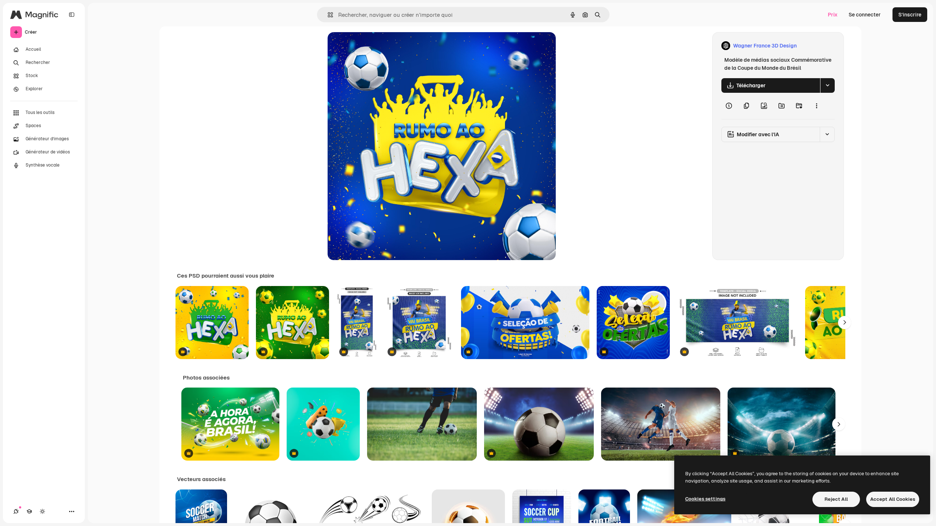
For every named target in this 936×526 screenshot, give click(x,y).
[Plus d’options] (816, 106)
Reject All (836, 499)
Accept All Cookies (892, 499)
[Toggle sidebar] (72, 14)
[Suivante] (844, 322)
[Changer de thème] (42, 511)
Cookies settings (705, 499)
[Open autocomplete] (327, 15)
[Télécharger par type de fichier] (827, 85)
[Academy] (29, 511)
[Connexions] (16, 511)
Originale (376, 45)
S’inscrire (909, 14)
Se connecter (865, 14)
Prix (833, 14)
